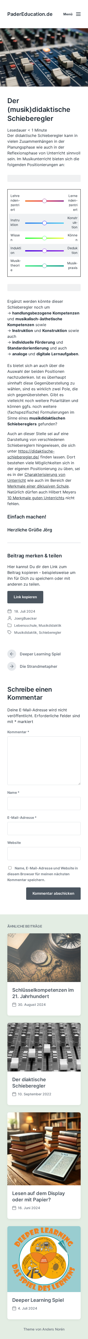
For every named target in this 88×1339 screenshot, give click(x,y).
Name (13, 792)
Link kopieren (25, 597)
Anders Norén (53, 1329)
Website (14, 842)
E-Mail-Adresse (22, 817)
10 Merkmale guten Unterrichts (35, 497)
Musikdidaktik (50, 625)
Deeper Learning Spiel (38, 1300)
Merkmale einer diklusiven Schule (38, 486)
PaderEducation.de (30, 14)
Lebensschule (25, 625)
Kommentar (18, 732)
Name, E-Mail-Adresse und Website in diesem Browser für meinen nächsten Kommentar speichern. (42, 874)
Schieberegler (50, 632)
